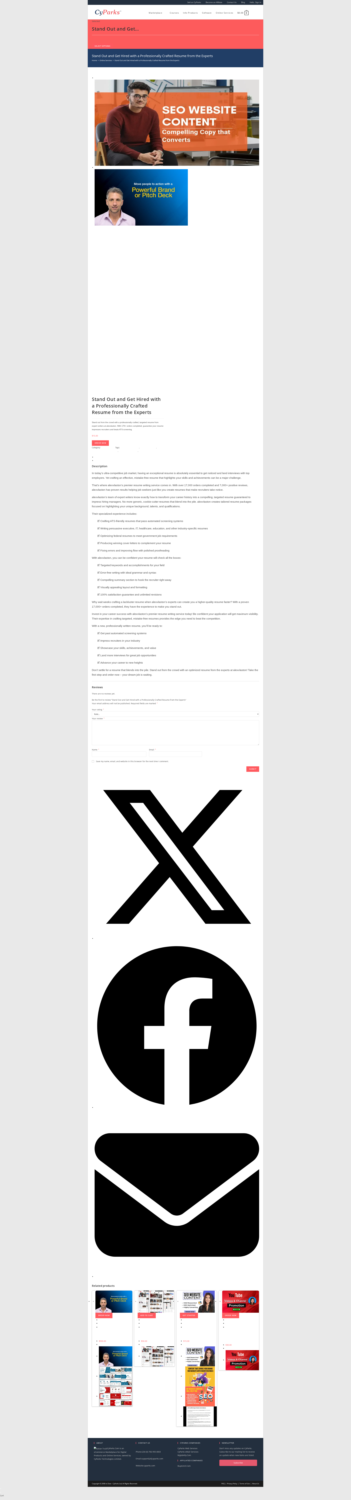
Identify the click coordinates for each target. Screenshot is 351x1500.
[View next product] (107, 167)
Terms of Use (245, 1483)
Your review (98, 718)
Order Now (100, 443)
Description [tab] (100, 457)
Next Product (101, 167)
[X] (95, 1465)
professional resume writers (105, 451)
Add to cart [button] (146, 1315)
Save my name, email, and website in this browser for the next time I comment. (132, 761)
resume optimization (128, 451)
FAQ (223, 1483)
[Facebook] (95, 1470)
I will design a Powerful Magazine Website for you (156, 1330)
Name (95, 749)
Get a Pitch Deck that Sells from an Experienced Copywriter (115, 1330)
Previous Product (104, 78)
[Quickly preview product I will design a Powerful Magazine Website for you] (142, 1320)
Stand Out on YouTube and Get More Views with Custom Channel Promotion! (242, 1332)
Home (94, 60)
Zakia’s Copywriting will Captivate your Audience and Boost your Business (199, 1330)
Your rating (98, 709)
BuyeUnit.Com (184, 1466)
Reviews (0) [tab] (100, 460)
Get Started (189, 1315)
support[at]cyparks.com (152, 1458)
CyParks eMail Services (188, 1451)
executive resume (148, 447)
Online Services (106, 60)
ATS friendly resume (129, 447)
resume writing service (149, 451)
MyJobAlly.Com (184, 1455)
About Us (255, 1483)
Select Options (102, 46)
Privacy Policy (232, 1483)
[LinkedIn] (95, 1474)
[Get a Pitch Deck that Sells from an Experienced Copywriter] (141, 197)
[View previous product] (95, 78)
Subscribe (238, 1462)
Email (152, 749)
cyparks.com (149, 1465)
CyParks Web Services (187, 1448)
